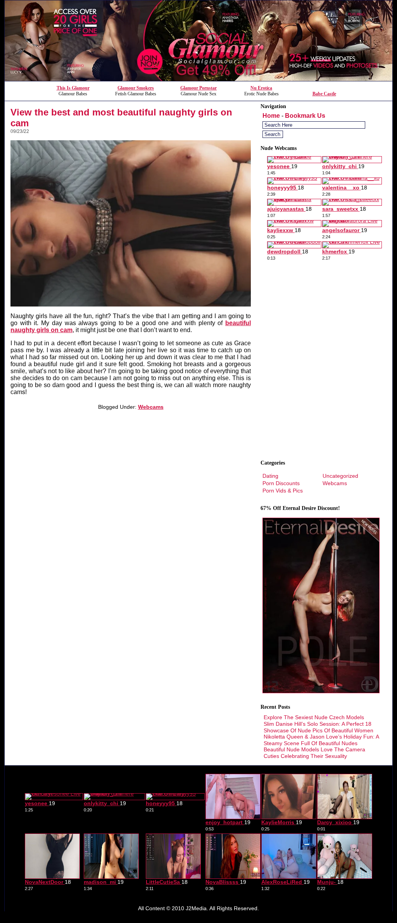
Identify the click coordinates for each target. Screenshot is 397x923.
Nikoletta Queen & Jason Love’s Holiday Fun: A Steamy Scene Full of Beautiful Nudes (321, 740)
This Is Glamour (73, 88)
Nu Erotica (261, 88)
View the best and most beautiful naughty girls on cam (121, 117)
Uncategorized (340, 476)
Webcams (151, 407)
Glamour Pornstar (198, 88)
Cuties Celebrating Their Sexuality (305, 756)
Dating (270, 476)
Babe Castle (324, 93)
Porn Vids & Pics (282, 490)
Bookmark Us (305, 115)
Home (271, 115)
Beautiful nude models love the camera (314, 749)
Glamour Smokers (135, 88)
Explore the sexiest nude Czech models (314, 717)
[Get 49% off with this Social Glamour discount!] (198, 79)
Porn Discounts (281, 483)
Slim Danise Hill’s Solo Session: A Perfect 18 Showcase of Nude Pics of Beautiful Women (318, 727)
